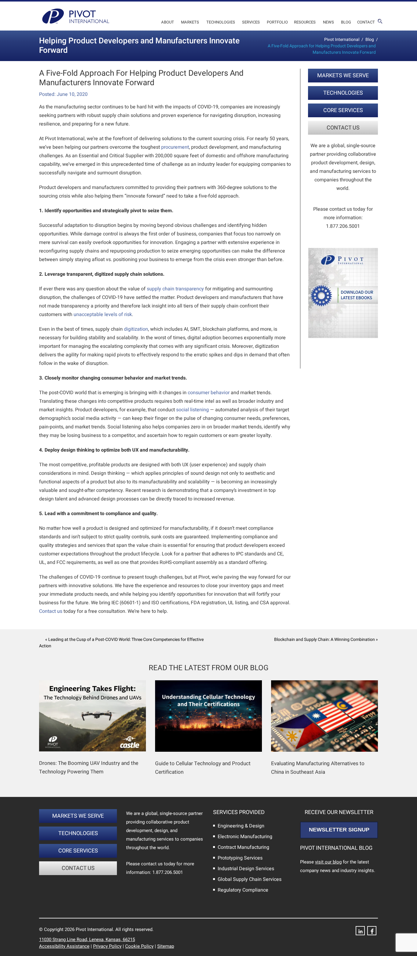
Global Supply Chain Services (249, 879)
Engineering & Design (241, 826)
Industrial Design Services (246, 868)
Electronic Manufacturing (245, 836)
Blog (346, 22)
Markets (190, 22)
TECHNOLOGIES (343, 93)
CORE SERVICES (343, 110)
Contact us (50, 611)
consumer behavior (209, 392)
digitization (136, 329)
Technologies (220, 22)
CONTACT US (343, 128)
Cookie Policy (139, 946)
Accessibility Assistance (64, 946)
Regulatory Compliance (243, 890)
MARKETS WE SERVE (343, 75)
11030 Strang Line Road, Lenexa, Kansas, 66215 (87, 939)
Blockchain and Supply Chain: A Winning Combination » (326, 639)
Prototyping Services (240, 858)
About (167, 22)
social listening (192, 409)
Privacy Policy (107, 946)
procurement (175, 147)
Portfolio (277, 22)
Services (251, 22)
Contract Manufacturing (243, 847)
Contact (366, 22)
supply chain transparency (175, 289)
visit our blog (328, 862)
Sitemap (165, 946)
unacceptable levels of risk (103, 314)
